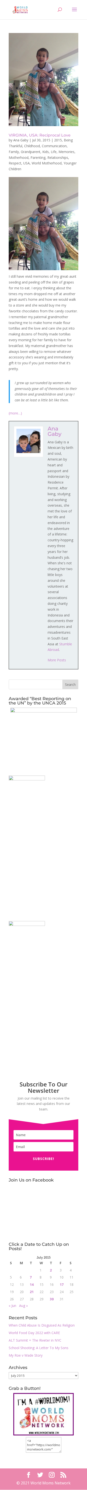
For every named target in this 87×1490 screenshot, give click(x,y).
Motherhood (19, 157)
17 (62, 1284)
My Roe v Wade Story (26, 1355)
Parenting (37, 157)
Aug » (23, 1305)
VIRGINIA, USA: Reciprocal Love (40, 135)
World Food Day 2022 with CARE (34, 1332)
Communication (54, 146)
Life (54, 151)
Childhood (32, 146)
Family (14, 151)
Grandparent (30, 151)
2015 (58, 140)
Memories (66, 151)
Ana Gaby (20, 140)
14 (32, 1284)
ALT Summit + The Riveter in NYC (35, 1340)
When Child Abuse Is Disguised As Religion (42, 1325)
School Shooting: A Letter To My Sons (38, 1347)
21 (32, 1291)
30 (52, 1299)
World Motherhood (47, 163)
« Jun (12, 1305)
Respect (15, 163)
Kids (45, 151)
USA (26, 163)
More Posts (57, 660)
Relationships (57, 157)
